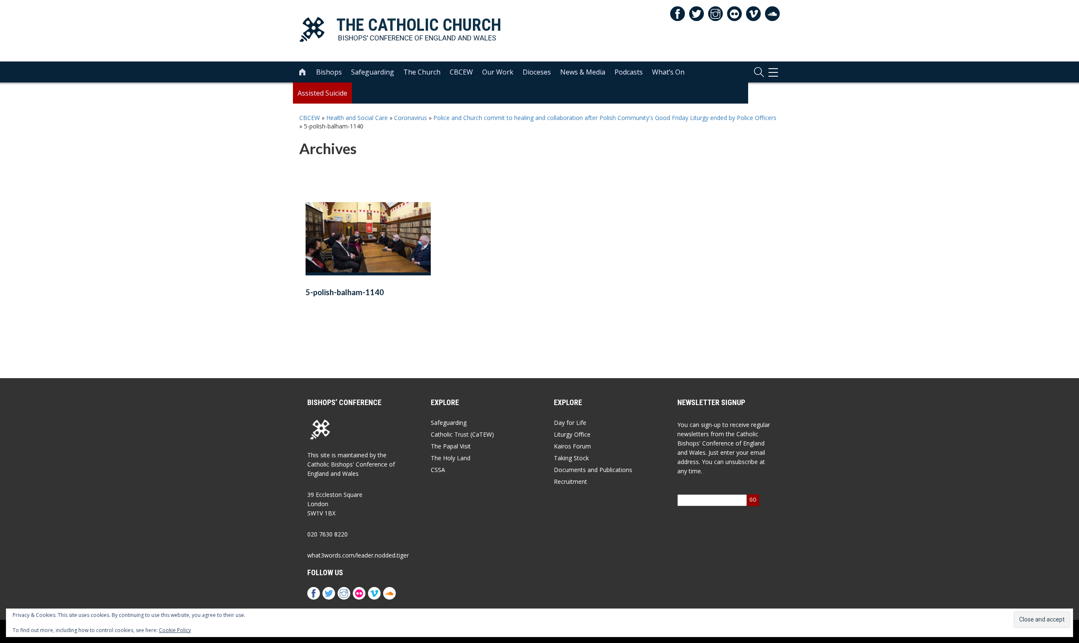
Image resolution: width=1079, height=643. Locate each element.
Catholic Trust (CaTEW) (462, 434)
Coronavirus (410, 118)
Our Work (497, 72)
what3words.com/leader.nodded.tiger (358, 555)
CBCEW (461, 72)
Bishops (329, 72)
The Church (421, 72)
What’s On (668, 72)
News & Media (582, 72)
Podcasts (629, 72)
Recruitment (570, 482)
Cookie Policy (175, 630)
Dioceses (537, 72)
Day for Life (570, 423)
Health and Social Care (357, 118)
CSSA (438, 470)
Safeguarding (372, 72)
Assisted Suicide (322, 93)
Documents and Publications (593, 470)
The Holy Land (450, 458)
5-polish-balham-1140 (345, 292)
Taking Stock (571, 458)
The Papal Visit (451, 446)
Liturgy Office (572, 434)
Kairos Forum (572, 446)
